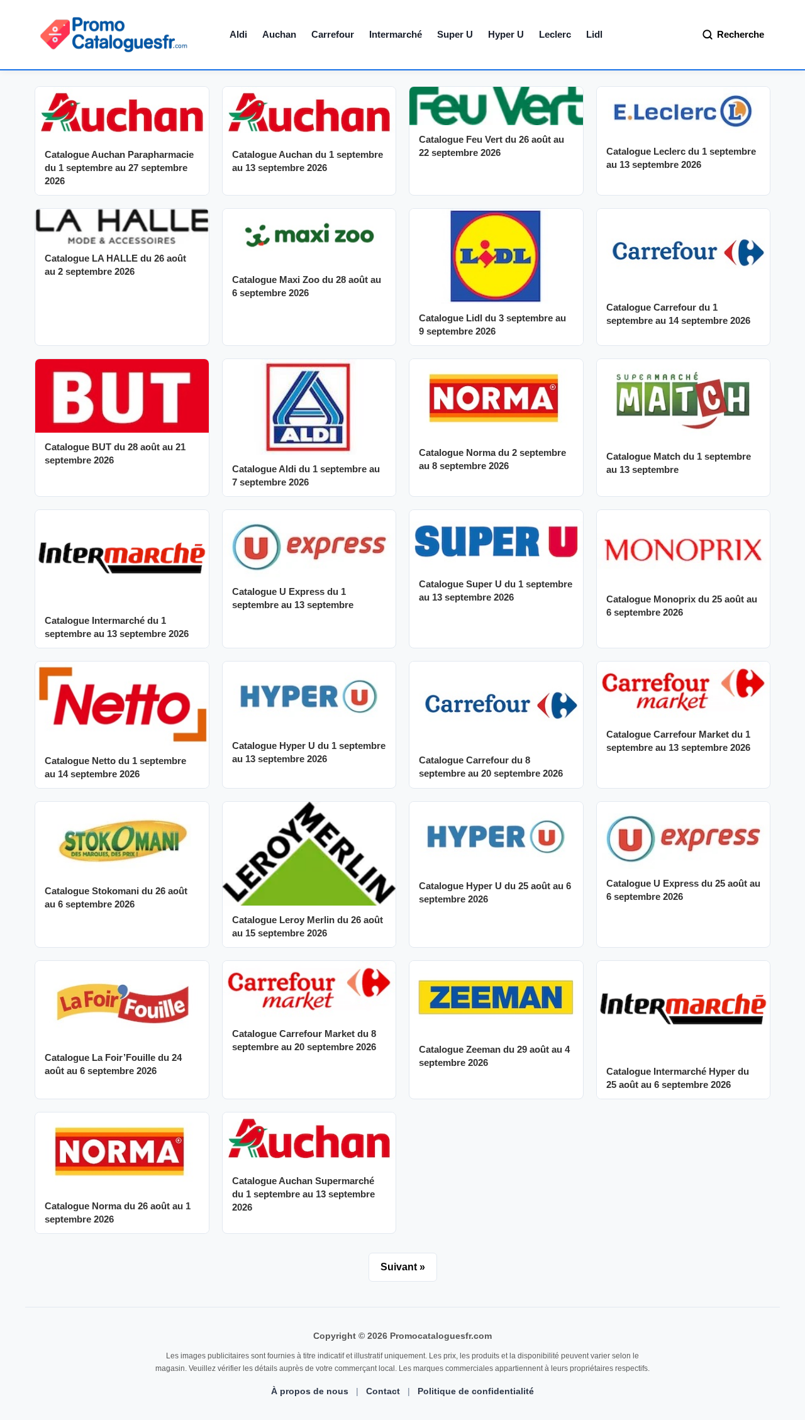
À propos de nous (309, 1391)
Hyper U (506, 34)
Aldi (238, 34)
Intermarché (395, 34)
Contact (383, 1391)
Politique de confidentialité (476, 1391)
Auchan (279, 34)
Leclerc (555, 34)
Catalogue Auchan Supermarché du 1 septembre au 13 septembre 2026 (303, 1193)
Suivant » (402, 1267)
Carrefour (332, 34)
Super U (455, 34)
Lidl (594, 34)
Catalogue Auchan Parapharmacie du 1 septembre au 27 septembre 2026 (119, 167)
